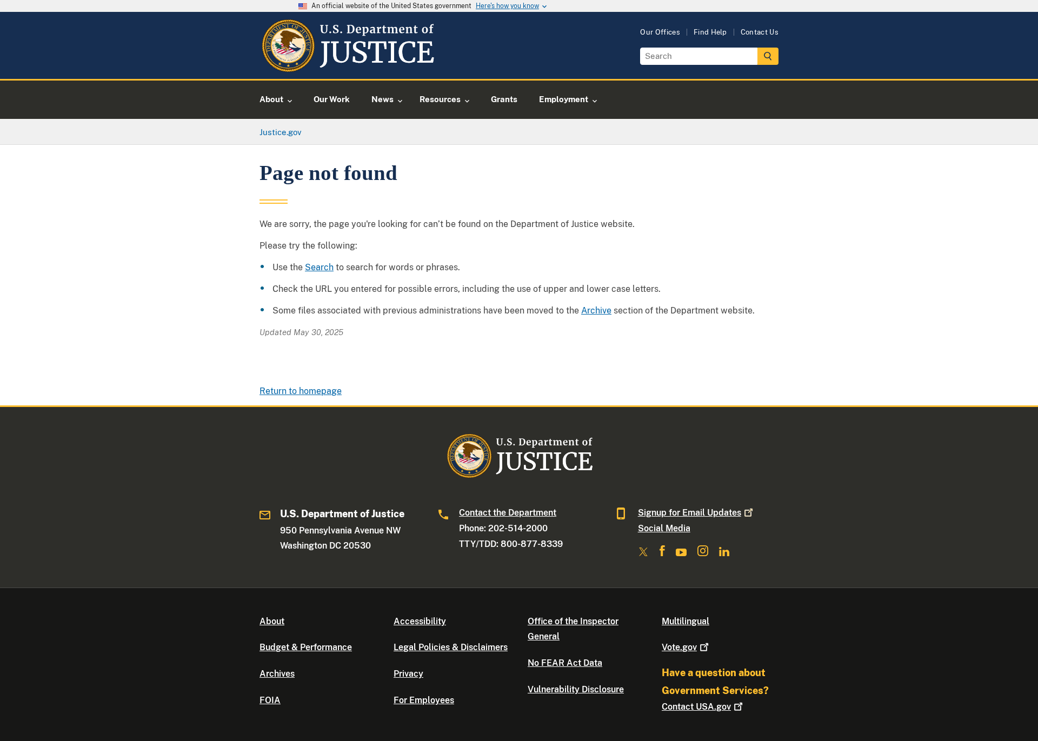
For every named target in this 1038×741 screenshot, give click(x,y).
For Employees (424, 700)
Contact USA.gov (696, 707)
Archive (596, 310)
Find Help (710, 32)
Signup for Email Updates (689, 513)
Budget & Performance (306, 647)
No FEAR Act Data (565, 663)
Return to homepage (301, 391)
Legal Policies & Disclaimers (451, 647)
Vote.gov (679, 647)
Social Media (664, 528)
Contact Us (759, 32)
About (272, 621)
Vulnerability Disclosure (576, 689)
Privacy (408, 674)
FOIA (270, 700)
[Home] (347, 66)
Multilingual (685, 621)
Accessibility (420, 621)
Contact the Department (507, 513)
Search (319, 267)
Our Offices (660, 32)
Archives (277, 674)
